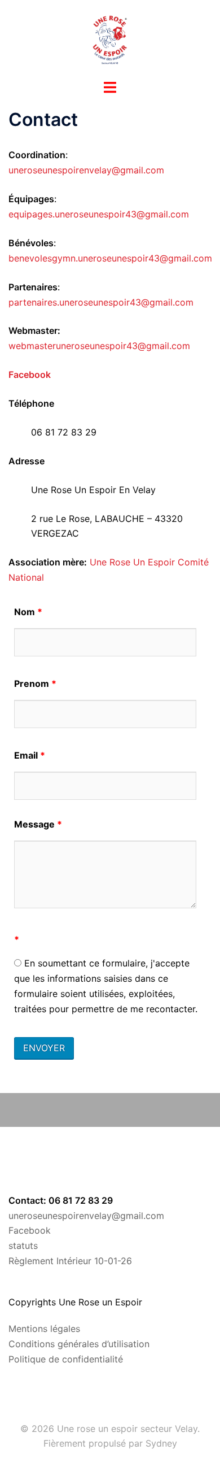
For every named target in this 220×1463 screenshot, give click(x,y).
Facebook (29, 1230)
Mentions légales (44, 1328)
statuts (23, 1245)
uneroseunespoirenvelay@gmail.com (86, 170)
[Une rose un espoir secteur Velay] (110, 38)
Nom (28, 611)
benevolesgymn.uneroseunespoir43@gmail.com (110, 258)
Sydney (161, 1443)
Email (29, 755)
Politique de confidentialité (65, 1359)
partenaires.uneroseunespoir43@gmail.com (100, 302)
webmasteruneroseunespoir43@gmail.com (99, 345)
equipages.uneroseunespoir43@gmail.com (98, 214)
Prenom (35, 683)
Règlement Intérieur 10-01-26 (70, 1260)
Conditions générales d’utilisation (78, 1343)
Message (38, 824)
